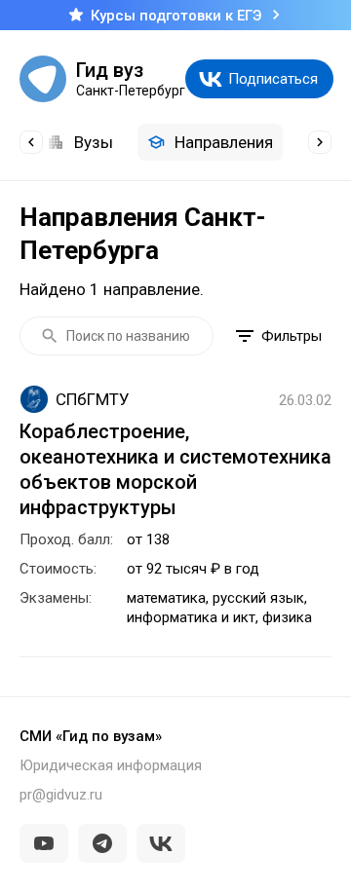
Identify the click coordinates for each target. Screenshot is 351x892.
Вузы (93, 142)
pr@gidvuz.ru (61, 794)
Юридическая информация (111, 765)
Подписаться (273, 79)
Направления (224, 142)
